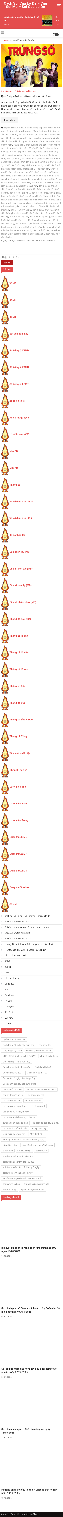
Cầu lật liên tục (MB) (21, 568)
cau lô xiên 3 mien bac (46, 151)
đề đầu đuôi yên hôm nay (32, 1189)
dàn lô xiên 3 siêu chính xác (35, 213)
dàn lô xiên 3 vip (18, 220)
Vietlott (8, 989)
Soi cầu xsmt (17, 933)
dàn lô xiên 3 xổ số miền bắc (28, 227)
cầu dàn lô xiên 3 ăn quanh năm (34, 134)
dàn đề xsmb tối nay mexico (16, 1111)
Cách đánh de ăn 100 (37, 1072)
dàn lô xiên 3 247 (49, 179)
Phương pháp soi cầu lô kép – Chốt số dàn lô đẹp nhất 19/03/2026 (29, 1491)
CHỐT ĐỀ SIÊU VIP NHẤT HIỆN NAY (19, 1056)
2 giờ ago (57, 24)
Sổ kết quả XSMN (19, 367)
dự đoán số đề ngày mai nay (45, 1123)
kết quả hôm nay (18, 333)
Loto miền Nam (18, 803)
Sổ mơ (13, 904)
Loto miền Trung (18, 820)
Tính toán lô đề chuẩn (25, 950)
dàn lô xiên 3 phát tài (42, 210)
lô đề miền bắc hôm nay (14, 1134)
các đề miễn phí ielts (12, 1089)
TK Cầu (8, 1001)
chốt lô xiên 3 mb (34, 165)
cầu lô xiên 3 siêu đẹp (12, 155)
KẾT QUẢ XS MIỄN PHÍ (15, 955)
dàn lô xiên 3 (33, 179)
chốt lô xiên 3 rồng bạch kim (36, 169)
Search (7, 262)
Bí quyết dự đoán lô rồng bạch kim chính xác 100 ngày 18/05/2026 (28, 1249)
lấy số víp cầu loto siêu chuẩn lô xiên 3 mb (26, 96)
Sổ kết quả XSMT (19, 384)
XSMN (12, 300)
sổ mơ (8, 1023)
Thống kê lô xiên (18, 652)
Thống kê (14, 484)
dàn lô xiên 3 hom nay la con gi (33, 199)
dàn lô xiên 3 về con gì (40, 216)
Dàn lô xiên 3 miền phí (21, 210)
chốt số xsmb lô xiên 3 (15, 179)
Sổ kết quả (10, 984)
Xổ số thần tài (17, 535)
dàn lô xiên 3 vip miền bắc (28, 223)
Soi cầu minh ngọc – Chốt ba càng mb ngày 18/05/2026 (25, 1431)
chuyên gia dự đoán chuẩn (39, 1050)
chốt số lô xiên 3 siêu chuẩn (25, 175)
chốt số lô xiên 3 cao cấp (35, 172)
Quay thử (9, 1018)
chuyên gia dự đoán (12, 1050)
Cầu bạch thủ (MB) (19, 551)
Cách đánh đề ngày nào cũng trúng (19, 1084)
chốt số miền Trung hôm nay (16, 1061)
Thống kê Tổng (18, 736)
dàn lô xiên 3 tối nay (19, 216)
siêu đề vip (8, 1150)
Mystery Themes (33, 1514)
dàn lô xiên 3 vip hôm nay (39, 220)
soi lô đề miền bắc (11, 1184)
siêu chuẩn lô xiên (41, 230)
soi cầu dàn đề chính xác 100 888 (18, 1162)
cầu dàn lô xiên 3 (9, 134)
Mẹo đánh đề (36, 1134)
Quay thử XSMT (18, 870)
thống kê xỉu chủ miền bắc (36, 1184)
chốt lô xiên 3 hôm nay (14, 165)
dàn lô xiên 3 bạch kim (42, 182)
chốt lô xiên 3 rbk (13, 169)
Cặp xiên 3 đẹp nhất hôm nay (46, 131)
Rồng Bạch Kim (10, 1145)
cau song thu (45, 1045)
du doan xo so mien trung (15, 1106)
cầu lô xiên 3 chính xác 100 (18, 148)
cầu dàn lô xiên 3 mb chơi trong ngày (34, 138)
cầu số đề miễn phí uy (13, 1095)
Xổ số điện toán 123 (20, 518)
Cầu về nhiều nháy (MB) (22, 602)
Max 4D (13, 467)
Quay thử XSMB (18, 837)
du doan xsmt (38, 1106)
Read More (9, 120)
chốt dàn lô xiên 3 (46, 158)
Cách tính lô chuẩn (43, 1067)
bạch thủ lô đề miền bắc (14, 1039)
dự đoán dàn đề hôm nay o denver (19, 1117)
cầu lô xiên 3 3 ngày (17, 141)
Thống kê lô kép (18, 669)
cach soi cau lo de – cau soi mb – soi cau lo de (25, 5)
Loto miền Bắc (17, 786)
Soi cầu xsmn (18, 938)
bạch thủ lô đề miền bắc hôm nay (18, 1045)
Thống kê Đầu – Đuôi (21, 719)
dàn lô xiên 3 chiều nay (26, 186)
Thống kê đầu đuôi (20, 619)
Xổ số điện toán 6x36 (21, 501)
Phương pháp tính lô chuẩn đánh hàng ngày (23, 1139)
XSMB (12, 283)
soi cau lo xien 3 (21, 234)
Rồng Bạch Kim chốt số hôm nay (37, 1145)
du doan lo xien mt (11, 1100)
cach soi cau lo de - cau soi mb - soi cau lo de (34, 241)
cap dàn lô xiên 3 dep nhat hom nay (21, 127)
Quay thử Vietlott (19, 887)
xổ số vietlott (16, 400)
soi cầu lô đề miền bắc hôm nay (18, 1173)
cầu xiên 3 (15, 158)
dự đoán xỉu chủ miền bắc (15, 1128)
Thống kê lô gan (18, 635)
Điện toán (9, 995)
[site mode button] (56, 34)
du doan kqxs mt (36, 1095)
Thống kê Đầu (17, 686)
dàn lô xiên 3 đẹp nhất (20, 193)
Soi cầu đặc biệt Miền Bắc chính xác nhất (22, 1178)
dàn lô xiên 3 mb (14, 203)
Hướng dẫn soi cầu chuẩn (29, 944)
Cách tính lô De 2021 (12, 1072)
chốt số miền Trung (49, 1056)
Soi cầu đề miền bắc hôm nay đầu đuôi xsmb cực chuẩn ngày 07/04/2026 (29, 1370)
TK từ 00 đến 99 (18, 770)
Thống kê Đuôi (17, 702)
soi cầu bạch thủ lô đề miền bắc (18, 1156)
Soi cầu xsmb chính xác (25, 91)
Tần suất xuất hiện (19, 753)
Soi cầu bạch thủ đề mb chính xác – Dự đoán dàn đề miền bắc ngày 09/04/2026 (30, 1310)
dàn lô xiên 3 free (40, 193)
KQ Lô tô (9, 1012)
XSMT (12, 317)
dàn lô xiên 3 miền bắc (27, 206)
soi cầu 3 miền (24, 1150)
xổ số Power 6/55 (19, 434)
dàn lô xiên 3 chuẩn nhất (13, 189)
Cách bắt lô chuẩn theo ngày (16, 1067)
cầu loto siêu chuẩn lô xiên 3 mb (38, 155)
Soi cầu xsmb (7, 91)
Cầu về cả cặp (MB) (20, 585)
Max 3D (13, 451)
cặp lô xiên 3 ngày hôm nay (18, 131)
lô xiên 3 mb (25, 230)
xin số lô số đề (9, 1189)
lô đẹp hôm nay (39, 1128)
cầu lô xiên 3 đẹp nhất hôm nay (20, 151)
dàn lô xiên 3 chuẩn (48, 186)
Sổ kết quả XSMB (19, 350)
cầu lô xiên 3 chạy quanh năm (27, 145)
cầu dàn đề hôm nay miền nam (41, 1089)
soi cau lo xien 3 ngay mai (42, 234)
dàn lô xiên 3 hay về (21, 196)
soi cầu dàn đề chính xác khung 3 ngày (21, 1167)
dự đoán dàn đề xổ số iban (15, 1123)
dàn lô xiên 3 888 (22, 182)
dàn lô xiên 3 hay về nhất (44, 196)
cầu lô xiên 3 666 (36, 141)
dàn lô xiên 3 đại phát (36, 189)
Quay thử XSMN (18, 853)
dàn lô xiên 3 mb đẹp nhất (35, 203)
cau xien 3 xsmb (29, 158)
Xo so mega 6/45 (19, 417)
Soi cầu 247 (41, 1150)
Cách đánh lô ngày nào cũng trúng (19, 1078)
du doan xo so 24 (33, 1100)
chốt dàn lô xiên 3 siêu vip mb (35, 162)
